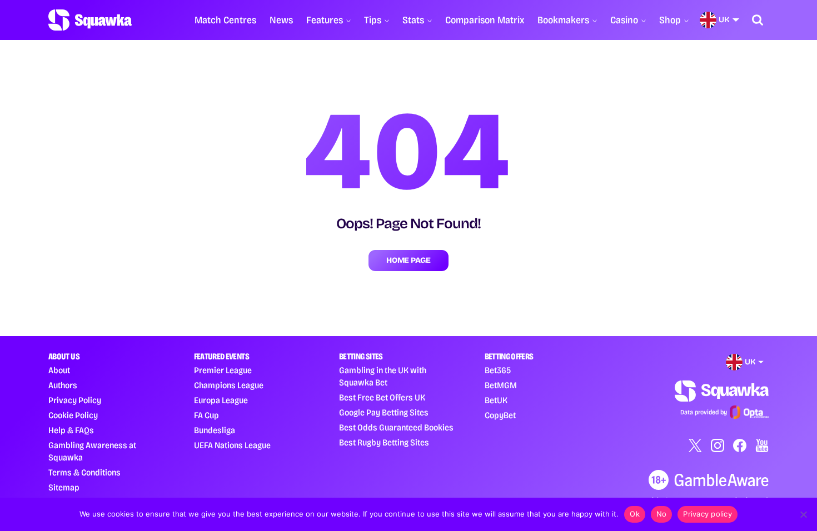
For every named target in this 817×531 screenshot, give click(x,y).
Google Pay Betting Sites (384, 412)
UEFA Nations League (232, 445)
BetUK (496, 400)
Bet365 (498, 370)
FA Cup (206, 415)
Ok (635, 513)
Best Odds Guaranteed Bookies (396, 427)
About (59, 370)
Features (324, 20)
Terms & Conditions (84, 472)
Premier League (223, 370)
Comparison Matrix (484, 20)
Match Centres (225, 20)
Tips (372, 20)
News (281, 20)
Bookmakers (563, 20)
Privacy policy (707, 513)
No (661, 513)
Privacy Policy (74, 400)
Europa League (221, 400)
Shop (670, 20)
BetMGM (501, 385)
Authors (62, 385)
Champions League (228, 385)
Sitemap (63, 487)
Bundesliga (214, 430)
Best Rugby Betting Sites (384, 442)
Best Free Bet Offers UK (382, 397)
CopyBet (500, 415)
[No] (803, 514)
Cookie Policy (73, 415)
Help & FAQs (71, 430)
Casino (624, 20)
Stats (413, 20)
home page (408, 260)
